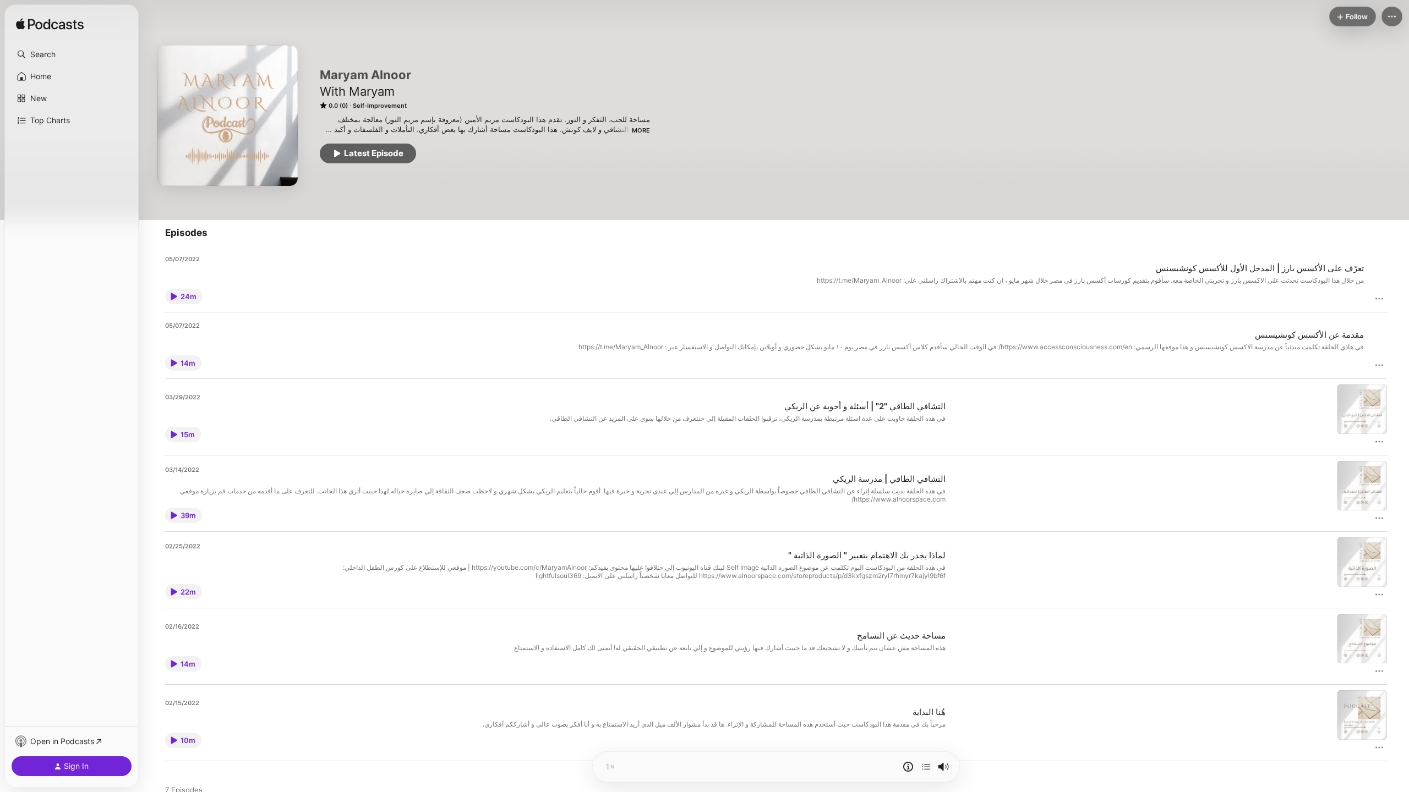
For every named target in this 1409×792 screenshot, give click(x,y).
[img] (50, 24)
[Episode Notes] (908, 766)
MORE (641, 130)
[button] (71, 54)
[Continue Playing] (926, 766)
